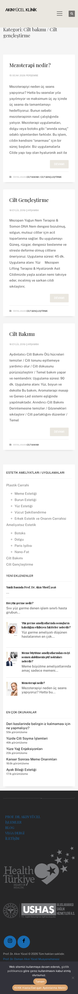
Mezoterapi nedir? (30, 65)
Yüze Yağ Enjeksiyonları (24, 749)
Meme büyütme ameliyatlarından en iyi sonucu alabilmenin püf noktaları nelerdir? (46, 657)
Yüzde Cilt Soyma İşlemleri (27, 738)
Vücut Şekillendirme (30, 512)
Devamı (59, 164)
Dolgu (19, 539)
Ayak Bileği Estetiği (21, 770)
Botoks (20, 533)
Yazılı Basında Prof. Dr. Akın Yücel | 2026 (31, 587)
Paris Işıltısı (23, 546)
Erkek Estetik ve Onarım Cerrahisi (40, 519)
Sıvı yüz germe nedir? (19, 603)
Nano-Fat (22, 552)
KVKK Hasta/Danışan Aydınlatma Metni (40, 987)
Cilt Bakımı (22, 333)
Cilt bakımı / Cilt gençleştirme (44, 177)
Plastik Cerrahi (17, 485)
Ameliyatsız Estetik (21, 525)
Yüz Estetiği (24, 506)
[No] (73, 978)
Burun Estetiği (25, 500)
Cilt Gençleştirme (29, 200)
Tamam (40, 981)
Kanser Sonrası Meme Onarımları (31, 759)
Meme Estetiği (26, 494)
